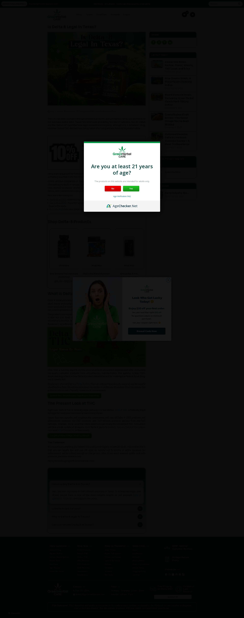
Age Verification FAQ (122, 196)
